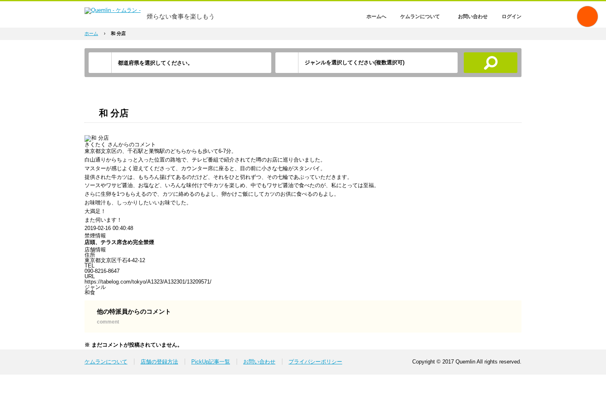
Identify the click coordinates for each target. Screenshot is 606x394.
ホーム (91, 33)
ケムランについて (420, 16)
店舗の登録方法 (159, 362)
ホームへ (376, 16)
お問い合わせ (473, 16)
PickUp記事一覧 (210, 362)
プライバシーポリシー (315, 362)
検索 (490, 62)
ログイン (511, 16)
